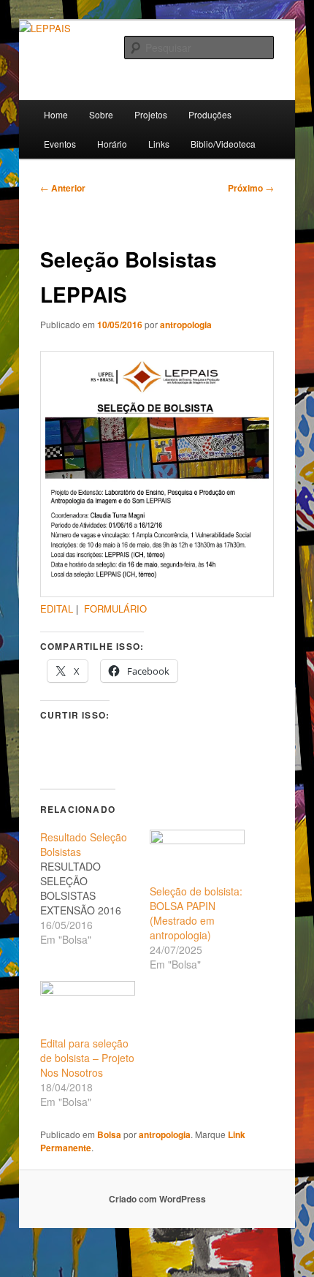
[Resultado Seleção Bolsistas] (95, 888)
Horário (112, 143)
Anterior (62, 187)
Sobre (101, 114)
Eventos (60, 143)
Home (56, 114)
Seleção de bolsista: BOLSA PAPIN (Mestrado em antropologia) (196, 913)
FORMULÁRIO (115, 608)
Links (158, 143)
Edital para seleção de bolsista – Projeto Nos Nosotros (87, 1058)
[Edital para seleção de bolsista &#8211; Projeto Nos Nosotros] (87, 1008)
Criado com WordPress (157, 1198)
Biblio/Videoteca (223, 143)
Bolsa (109, 1134)
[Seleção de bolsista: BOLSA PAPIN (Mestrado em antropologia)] (197, 857)
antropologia (186, 324)
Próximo (251, 187)
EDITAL (56, 608)
